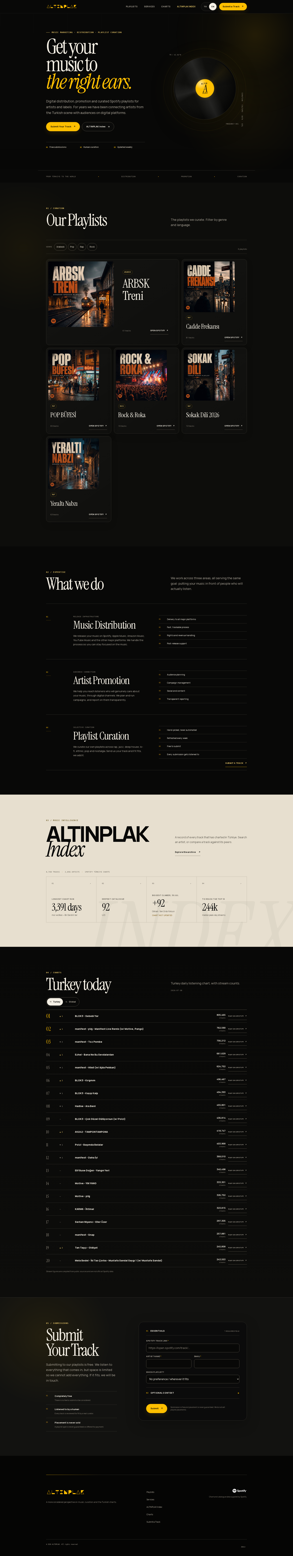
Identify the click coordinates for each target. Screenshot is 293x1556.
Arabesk (60, 247)
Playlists (132, 6)
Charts (166, 6)
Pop (72, 247)
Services (149, 6)
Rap (82, 247)
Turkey (55, 1001)
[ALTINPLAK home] (61, 6)
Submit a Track (153, 1521)
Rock (92, 247)
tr (205, 6)
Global (71, 1001)
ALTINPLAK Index (186, 6)
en (212, 6)
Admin (243, 1547)
